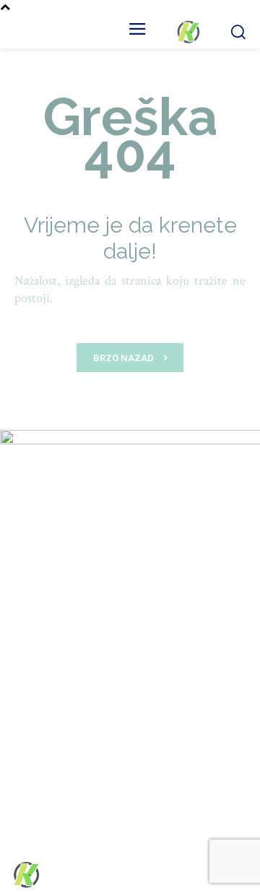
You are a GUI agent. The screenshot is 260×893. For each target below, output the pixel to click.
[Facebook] (157, 875)
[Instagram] (182, 875)
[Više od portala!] (187, 31)
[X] (207, 875)
